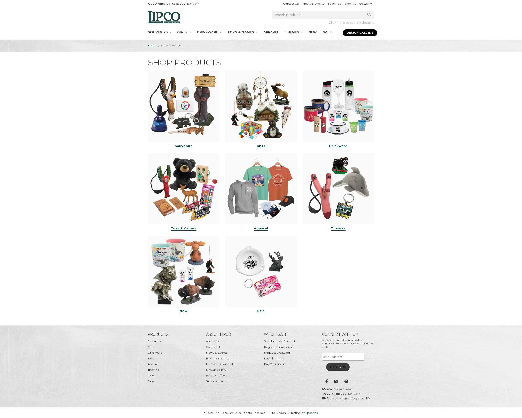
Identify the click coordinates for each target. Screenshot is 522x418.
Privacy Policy (215, 375)
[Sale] (260, 271)
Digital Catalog (274, 358)
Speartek (311, 412)
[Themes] (338, 188)
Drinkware (338, 146)
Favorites (334, 3)
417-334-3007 (343, 388)
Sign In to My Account (279, 341)
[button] (358, 3)
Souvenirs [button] (158, 32)
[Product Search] (369, 14)
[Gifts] (260, 106)
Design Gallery (360, 32)
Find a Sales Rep (217, 358)
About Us (212, 341)
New (313, 32)
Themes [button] (292, 32)
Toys (151, 358)
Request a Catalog (277, 352)
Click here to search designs (351, 23)
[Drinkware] (338, 106)
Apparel (271, 32)
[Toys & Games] (183, 188)
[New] (183, 271)
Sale (327, 32)
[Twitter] (336, 381)
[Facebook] (326, 381)
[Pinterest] (346, 381)
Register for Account (278, 347)
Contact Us (291, 3)
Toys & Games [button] (241, 32)
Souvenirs (184, 146)
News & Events (313, 3)
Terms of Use (215, 381)
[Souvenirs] (183, 106)
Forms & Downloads (220, 364)
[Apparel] (260, 188)
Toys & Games (183, 228)
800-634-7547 (350, 393)
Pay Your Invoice (275, 364)
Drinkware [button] (208, 32)
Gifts (261, 146)
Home (152, 45)
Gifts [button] (183, 32)
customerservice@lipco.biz (351, 398)
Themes (338, 228)
